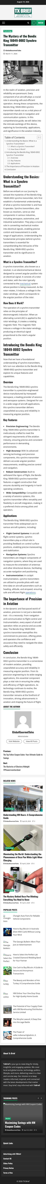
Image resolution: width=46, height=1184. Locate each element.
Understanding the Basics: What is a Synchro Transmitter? (21, 142)
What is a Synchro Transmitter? (22, 146)
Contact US (7, 1158)
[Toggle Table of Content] (37, 137)
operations (30, 592)
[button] (3, 22)
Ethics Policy (8, 1163)
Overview (14, 158)
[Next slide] (41, 1098)
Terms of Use (8, 1172)
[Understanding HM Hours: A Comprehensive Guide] (23, 798)
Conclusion (11, 169)
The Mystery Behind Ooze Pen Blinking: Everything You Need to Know (21, 898)
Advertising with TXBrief (12, 1154)
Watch (40, 22)
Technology (8, 31)
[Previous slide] (38, 1098)
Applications (15, 163)
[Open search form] (28, 23)
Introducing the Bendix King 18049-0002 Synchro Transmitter (23, 153)
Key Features (16, 160)
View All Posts (31, 741)
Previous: (23, 754)
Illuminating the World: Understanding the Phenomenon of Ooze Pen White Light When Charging (22, 857)
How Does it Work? (18, 149)
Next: (16, 766)
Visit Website (14, 741)
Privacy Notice (8, 1168)
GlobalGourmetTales (13, 50)
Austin (8, 1118)
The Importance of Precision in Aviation (22, 166)
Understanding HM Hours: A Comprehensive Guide (23, 816)
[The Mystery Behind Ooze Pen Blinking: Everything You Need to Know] (23, 880)
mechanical (25, 283)
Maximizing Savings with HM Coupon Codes (20, 1124)
